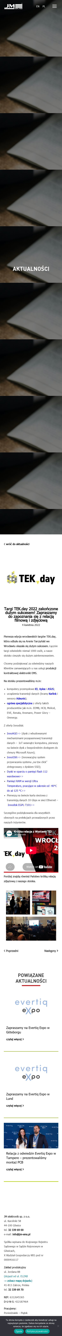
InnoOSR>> (14, 757)
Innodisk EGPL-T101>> (21, 804)
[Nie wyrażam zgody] (58, 1326)
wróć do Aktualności (17, 544)
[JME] (13, 6)
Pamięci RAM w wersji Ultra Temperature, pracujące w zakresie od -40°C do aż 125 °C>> (32, 786)
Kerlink (52, 693)
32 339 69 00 (15, 1229)
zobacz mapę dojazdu (19, 1280)
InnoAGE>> (14, 733)
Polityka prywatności (37, 1331)
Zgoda (19, 1331)
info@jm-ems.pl (21, 1234)
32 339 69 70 (15, 1289)
